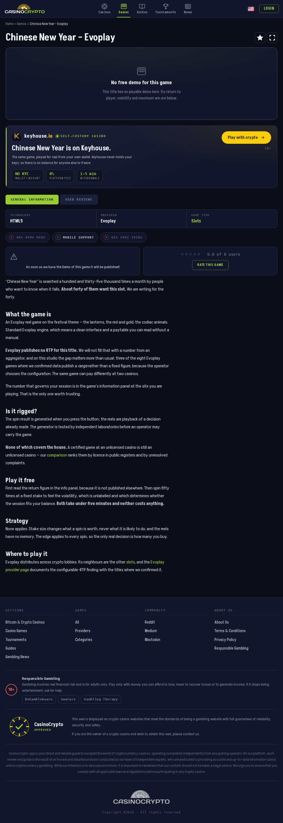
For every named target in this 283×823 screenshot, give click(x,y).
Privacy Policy (225, 640)
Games (22, 24)
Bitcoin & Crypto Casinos (25, 622)
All (77, 622)
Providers (82, 631)
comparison (57, 455)
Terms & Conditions (230, 631)
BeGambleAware (39, 699)
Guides (11, 648)
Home (10, 24)
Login (269, 8)
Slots (196, 221)
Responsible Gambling (231, 648)
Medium (151, 631)
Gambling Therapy (101, 699)
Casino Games (16, 631)
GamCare (68, 699)
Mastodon (152, 640)
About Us (221, 622)
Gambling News (17, 657)
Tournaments (16, 640)
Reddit (150, 622)
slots (130, 562)
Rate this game (210, 264)
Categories (83, 640)
